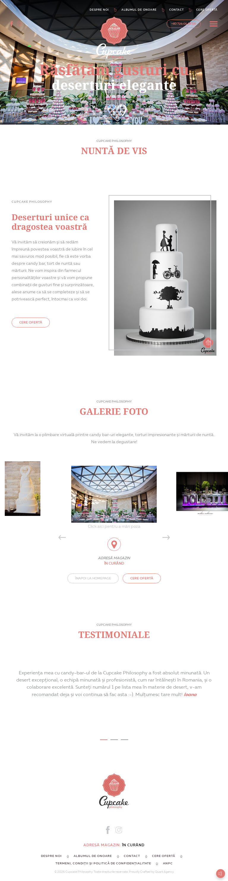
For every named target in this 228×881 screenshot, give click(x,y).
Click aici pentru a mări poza (114, 526)
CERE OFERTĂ (30, 322)
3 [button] (124, 739)
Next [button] (166, 537)
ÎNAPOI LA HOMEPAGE (93, 578)
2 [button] (114, 739)
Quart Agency (164, 872)
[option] (114, 491)
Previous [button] (62, 537)
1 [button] (103, 739)
